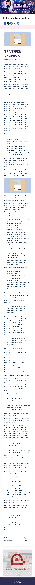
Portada (4, 27)
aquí (18, 197)
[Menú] (21, 23)
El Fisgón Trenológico (16, 18)
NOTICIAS (12, 27)
